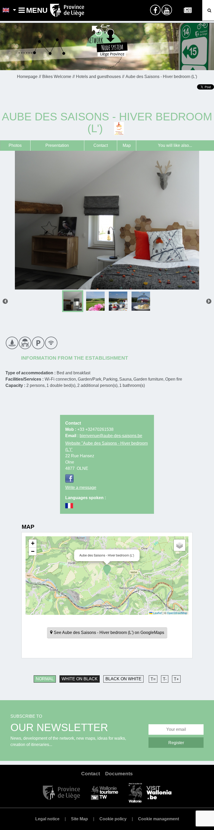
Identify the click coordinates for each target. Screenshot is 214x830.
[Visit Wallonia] (150, 792)
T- (165, 679)
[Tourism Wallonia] (104, 792)
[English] (6, 10)
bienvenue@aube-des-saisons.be (111, 435)
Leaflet (157, 613)
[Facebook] (69, 478)
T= (153, 679)
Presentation (57, 145)
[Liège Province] (61, 792)
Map (127, 145)
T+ (176, 679)
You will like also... (175, 145)
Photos (15, 145)
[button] (107, 570)
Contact (100, 145)
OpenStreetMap (177, 613)
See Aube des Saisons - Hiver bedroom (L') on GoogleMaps (109, 632)
